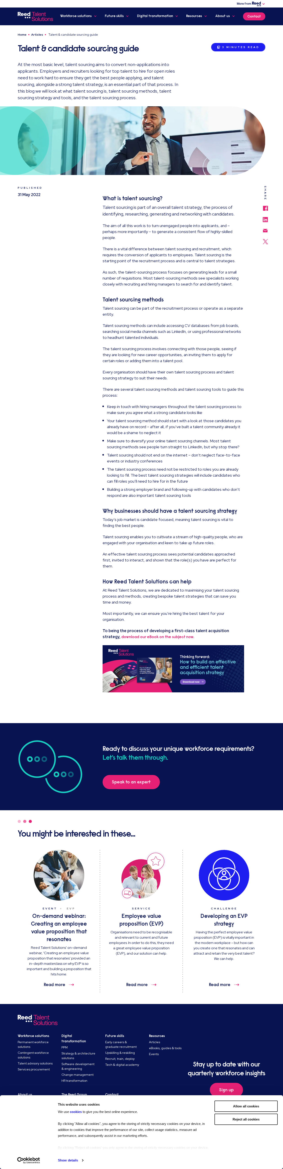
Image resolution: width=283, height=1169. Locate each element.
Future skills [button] (114, 16)
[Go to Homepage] (35, 16)
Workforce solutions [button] (76, 16)
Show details (68, 1160)
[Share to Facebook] (265, 206)
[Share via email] (265, 228)
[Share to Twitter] (265, 239)
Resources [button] (194, 16)
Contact (254, 16)
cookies (76, 1112)
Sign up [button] (226, 1090)
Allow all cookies (246, 1106)
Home (22, 35)
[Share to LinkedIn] (265, 217)
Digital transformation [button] (155, 16)
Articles (37, 35)
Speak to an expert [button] (131, 782)
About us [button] (222, 16)
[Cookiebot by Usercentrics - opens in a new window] (28, 1160)
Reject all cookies (246, 1119)
